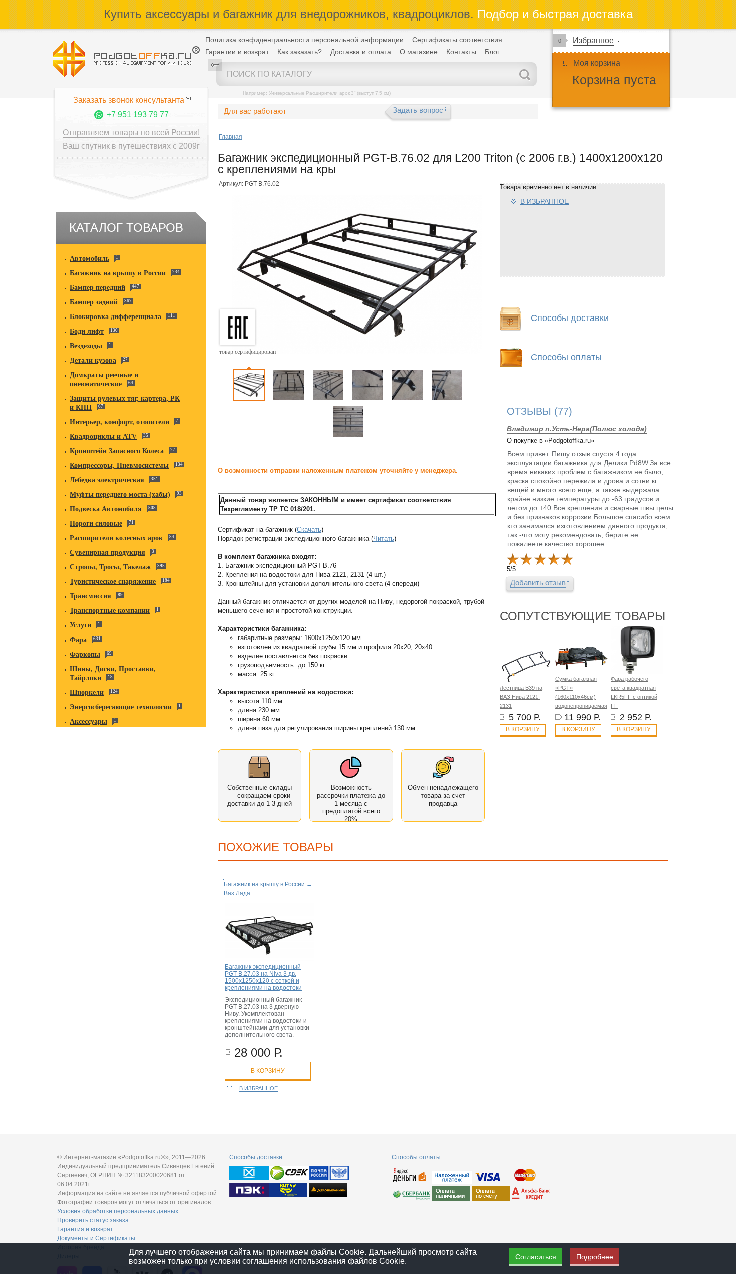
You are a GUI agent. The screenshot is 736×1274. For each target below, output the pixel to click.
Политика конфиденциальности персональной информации (304, 40)
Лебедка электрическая (107, 480)
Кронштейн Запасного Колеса (117, 451)
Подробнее (594, 1257)
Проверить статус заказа (93, 1220)
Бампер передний (97, 287)
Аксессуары (88, 721)
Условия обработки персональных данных (117, 1211)
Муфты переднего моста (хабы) (120, 494)
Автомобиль (89, 258)
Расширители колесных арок (116, 538)
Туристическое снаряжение (113, 581)
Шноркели (87, 692)
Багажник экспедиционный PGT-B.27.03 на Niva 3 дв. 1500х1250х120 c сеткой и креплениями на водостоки (263, 977)
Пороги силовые (96, 523)
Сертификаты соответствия (457, 40)
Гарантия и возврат (85, 1229)
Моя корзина (596, 63)
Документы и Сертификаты (96, 1238)
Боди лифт (87, 331)
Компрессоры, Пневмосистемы (119, 465)
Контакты (461, 52)
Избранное (593, 40)
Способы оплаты (416, 1157)
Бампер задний (94, 302)
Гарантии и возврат (237, 52)
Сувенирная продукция (107, 552)
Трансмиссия (90, 596)
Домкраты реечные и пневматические (104, 379)
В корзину (523, 729)
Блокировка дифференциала (115, 317)
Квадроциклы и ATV (103, 436)
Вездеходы (86, 346)
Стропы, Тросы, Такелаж (110, 567)
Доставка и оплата (360, 52)
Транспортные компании (110, 610)
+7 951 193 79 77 (138, 114)
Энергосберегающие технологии (121, 707)
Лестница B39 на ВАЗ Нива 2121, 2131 (521, 697)
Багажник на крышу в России (118, 273)
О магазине (419, 52)
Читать (383, 538)
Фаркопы (85, 654)
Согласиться (535, 1257)
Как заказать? (299, 52)
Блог (492, 52)
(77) (539, 411)
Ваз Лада (237, 893)
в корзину (268, 1070)
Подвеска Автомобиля (106, 509)
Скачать (309, 529)
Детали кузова (93, 360)
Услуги (80, 625)
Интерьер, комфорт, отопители (119, 422)
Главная (230, 136)
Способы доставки (255, 1157)
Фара (78, 640)
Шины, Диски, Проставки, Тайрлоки (113, 673)
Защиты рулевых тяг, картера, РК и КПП (125, 403)
